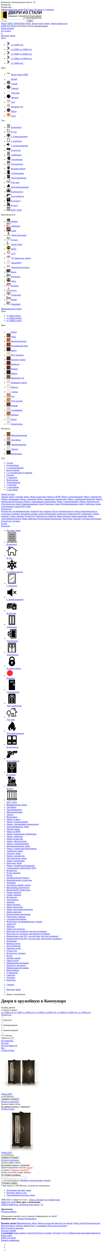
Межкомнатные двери (11, 309)
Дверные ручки (13, 948)
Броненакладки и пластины (19, 880)
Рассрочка (28, 9)
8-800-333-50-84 (8, 26)
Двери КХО (6, 1152)
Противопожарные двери (72, 504)
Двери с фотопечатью (89, 501)
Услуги (65, 1233)
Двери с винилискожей (72, 497)
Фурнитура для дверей (62, 1223)
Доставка (10, 977)
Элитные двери (22, 497)
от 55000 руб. (85, 1012)
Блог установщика (38, 1226)
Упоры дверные (13, 892)
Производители (93, 1223)
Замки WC (11, 924)
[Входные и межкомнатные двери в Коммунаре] (21, 18)
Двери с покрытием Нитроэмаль (21, 848)
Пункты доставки (44, 1233)
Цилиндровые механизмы (49, 518)
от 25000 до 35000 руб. (25, 1012)
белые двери (7, 23)
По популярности (9, 1045)
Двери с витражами (10, 499)
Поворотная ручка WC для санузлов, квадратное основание (34, 938)
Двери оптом (12, 960)
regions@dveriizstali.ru (27, 1218)
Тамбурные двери (93, 504)
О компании (12, 973)
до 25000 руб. (7, 1012)
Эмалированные (14, 809)
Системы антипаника (91, 518)
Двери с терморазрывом (67, 501)
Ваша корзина (7, 28)
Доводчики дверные (71, 518)
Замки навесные (29, 518)
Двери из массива (38, 497)
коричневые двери (22, 23)
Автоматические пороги (69, 511)
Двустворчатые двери (11, 504)
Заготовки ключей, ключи (32, 514)
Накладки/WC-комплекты (80, 514)
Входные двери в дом (16, 1193)
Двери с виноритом (92, 497)
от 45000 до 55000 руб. (68, 1012)
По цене (5, 1043)
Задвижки (15, 514)
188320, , (22, 1204)
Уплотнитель (42, 516)
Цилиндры (11, 941)
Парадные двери (52, 504)
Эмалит (10, 814)
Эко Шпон (11, 807)
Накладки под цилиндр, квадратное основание (28, 934)
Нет (3, 1048)
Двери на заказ (8, 494)
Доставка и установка (44, 9)
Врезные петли (13, 943)
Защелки (52, 516)
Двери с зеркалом (28, 499)
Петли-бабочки (13, 946)
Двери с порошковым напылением (40, 501)
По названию (7, 1041)
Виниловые (11, 817)
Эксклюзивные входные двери (20, 1195)
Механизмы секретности (56, 514)
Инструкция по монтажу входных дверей (12, 1229)
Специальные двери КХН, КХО (16, 506)
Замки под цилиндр (15, 929)
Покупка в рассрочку (16, 965)
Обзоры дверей (13, 958)
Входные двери (8, 35)
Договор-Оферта (9, 1211)
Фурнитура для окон (10, 521)
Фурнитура (6, 509)
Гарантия (10, 975)
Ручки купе (11, 951)
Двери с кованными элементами (51, 499)
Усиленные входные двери (18, 1190)
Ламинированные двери (33, 504)
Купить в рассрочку (10, 1102)
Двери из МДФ (54, 497)
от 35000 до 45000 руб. (46, 1012)
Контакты (5, 526)
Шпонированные (14, 812)
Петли (55, 511)
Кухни (4, 523)
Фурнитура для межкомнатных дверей (19, 511)
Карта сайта (6, 1235)
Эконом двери (7, 497)
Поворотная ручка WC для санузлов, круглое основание (32, 936)
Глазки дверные (16, 516)
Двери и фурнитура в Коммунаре (44, 1200)
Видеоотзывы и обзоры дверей (15, 1226)
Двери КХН (6, 1094)
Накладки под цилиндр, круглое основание (26, 931)
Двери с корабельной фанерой (81, 499)
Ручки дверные (44, 511)
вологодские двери (40, 23)
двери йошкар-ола (59, 23)
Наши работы (12, 970)
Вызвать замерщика (10, 1240)
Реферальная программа (12, 9)
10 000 (8, 1050)
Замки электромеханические (19, 909)
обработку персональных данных (35, 1180)
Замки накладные (79, 516)
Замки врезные (64, 516)
